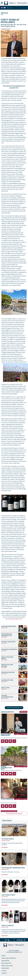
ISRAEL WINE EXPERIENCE (9, 958)
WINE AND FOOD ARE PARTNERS (7, 665)
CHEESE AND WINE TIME (7, 672)
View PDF (18, 734)
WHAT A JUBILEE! (8, 925)
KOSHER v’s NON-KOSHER (8, 642)
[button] (1, 2)
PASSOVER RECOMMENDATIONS (7, 696)
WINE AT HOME (5, 688)
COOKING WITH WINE (7, 680)
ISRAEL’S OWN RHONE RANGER (7, 657)
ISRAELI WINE (5, 968)
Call (6, 940)
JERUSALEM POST (6, 963)
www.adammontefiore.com (15, 619)
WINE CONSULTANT (7, 966)
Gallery (4, 971)
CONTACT (4, 973)
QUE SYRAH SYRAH (8, 895)
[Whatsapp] (24, 940)
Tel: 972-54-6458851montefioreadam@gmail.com (14, 951)
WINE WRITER (5, 961)
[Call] (8, 940)
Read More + (5, 847)
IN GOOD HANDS (8, 839)
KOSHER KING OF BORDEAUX (9, 649)
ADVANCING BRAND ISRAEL (8, 626)
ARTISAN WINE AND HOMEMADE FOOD (6, 634)
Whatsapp (20, 940)
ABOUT (4, 956)
